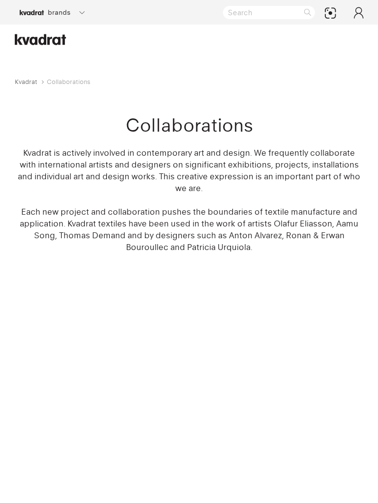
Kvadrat (26, 81)
